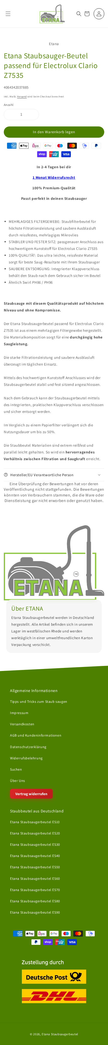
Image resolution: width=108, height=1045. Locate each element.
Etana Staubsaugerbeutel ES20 (35, 833)
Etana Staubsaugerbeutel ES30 (35, 844)
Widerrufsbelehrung (26, 758)
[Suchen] (78, 13)
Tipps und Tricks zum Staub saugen (38, 701)
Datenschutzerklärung (28, 746)
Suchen (16, 769)
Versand (22, 96)
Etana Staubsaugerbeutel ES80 (35, 901)
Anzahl (8, 105)
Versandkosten (22, 724)
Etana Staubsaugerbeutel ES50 (35, 867)
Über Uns (17, 780)
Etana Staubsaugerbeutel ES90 (35, 912)
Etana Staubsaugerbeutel (60, 1034)
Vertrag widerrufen (31, 793)
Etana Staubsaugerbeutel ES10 (35, 821)
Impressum (19, 713)
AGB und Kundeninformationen (35, 735)
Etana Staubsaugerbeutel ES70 (35, 889)
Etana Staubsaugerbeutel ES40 (35, 855)
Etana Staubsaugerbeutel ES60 (35, 878)
